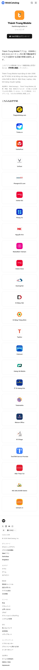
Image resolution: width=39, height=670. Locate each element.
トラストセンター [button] (7, 643)
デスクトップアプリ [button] (8, 547)
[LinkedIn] (6, 526)
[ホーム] (10, 2)
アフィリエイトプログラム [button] (10, 615)
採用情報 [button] (5, 631)
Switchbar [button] (5, 556)
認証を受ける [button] (6, 587)
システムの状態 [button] (7, 619)
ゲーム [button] (4, 572)
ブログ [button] (4, 612)
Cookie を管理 (6, 535)
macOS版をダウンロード (21, 36)
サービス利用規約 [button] (7, 659)
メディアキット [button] (7, 634)
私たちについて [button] (7, 628)
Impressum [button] (6, 665)
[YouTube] (9, 526)
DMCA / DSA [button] (6, 662)
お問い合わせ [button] (6, 609)
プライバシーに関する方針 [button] (10, 646)
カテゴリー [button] (5, 575)
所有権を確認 (13, 68)
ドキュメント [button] (6, 606)
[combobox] (11, 530)
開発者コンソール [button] (7, 584)
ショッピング (19, 29)
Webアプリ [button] (5, 553)
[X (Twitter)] (3, 526)
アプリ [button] (4, 569)
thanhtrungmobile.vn (19, 26)
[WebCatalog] (3, 520)
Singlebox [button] (5, 559)
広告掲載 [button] (5, 594)
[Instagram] (12, 526)
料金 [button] (3, 603)
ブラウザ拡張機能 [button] (7, 550)
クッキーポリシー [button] (7, 650)
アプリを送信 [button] (6, 590)
